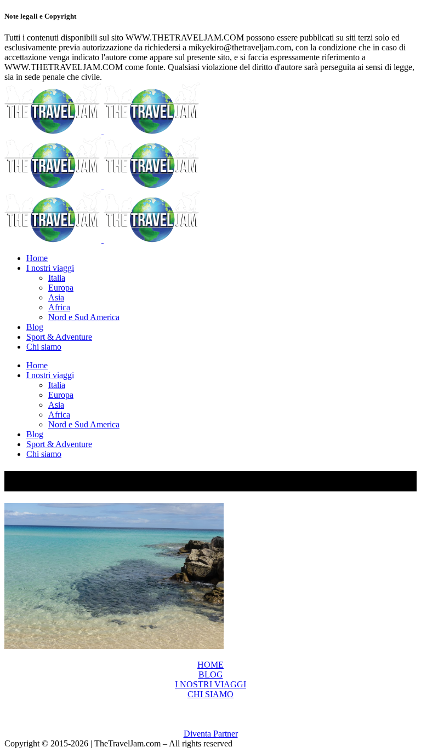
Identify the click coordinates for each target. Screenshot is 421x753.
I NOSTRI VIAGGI (210, 684)
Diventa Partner (211, 733)
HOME (210, 664)
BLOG (210, 674)
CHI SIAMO (210, 694)
